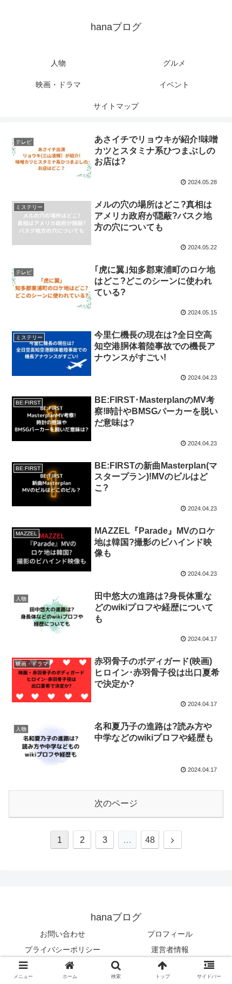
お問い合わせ (62, 934)
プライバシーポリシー (62, 949)
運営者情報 (170, 949)
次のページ (116, 803)
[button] (209, 895)
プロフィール (170, 934)
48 (150, 840)
